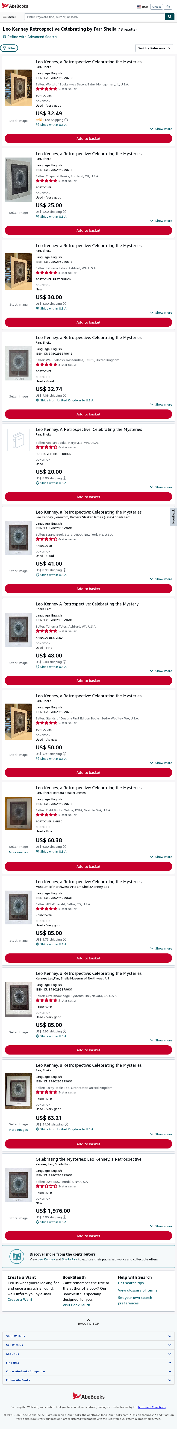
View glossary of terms (137, 1290)
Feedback (173, 516)
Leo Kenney (46, 1259)
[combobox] (94, 16)
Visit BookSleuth (76, 1305)
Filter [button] (11, 48)
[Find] (169, 16)
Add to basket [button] (88, 138)
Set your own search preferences (135, 1300)
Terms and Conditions (152, 1407)
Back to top (88, 1323)
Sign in (156, 7)
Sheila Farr (69, 1259)
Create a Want (20, 1299)
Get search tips (131, 1282)
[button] (161, 128)
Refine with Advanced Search (32, 36)
